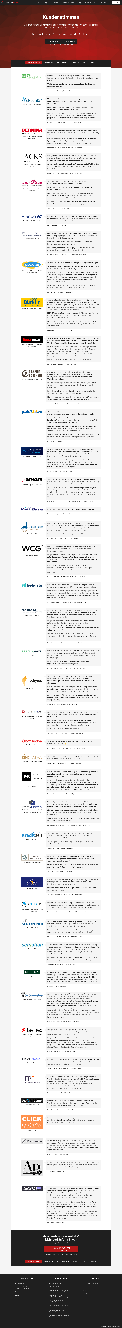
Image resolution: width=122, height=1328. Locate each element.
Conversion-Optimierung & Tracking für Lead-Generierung (58, 1296)
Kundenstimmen (88, 1287)
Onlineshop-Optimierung (56, 1287)
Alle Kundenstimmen (33, 63)
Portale (76, 63)
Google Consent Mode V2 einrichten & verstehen (57, 1311)
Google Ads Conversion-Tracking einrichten (59, 1316)
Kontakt (85, 1293)
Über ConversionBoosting (90, 1283)
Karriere (85, 1290)
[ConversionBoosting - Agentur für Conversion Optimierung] (10, 2)
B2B (84, 63)
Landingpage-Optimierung (57, 1283)
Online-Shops (48, 63)
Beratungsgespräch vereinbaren (61, 1249)
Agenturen (92, 63)
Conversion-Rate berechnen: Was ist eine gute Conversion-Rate (59, 1291)
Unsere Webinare (20, 1283)
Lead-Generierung (63, 63)
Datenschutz (110, 1326)
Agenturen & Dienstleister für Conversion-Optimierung (24, 1287)
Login (116, 2)
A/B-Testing (42, 3)
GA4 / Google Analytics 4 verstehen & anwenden (56, 1301)
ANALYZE (18, 1295)
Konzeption (55, 3)
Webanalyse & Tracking (72, 3)
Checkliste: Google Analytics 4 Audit (58, 1306)
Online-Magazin (20, 1292)
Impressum (103, 1326)
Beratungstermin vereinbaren (61, 41)
